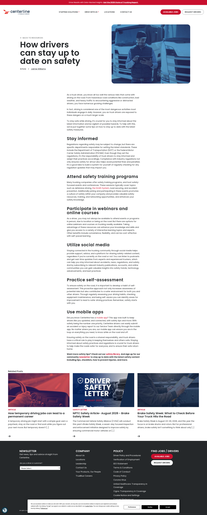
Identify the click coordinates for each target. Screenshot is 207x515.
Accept (168, 507)
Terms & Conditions (123, 467)
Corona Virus (119, 479)
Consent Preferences (123, 499)
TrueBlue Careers (84, 475)
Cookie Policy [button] (89, 506)
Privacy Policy (119, 475)
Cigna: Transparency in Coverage (129, 491)
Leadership (81, 463)
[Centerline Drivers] (16, 12)
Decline (150, 507)
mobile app (101, 317)
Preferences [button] (44, 508)
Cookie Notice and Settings (126, 495)
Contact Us (81, 467)
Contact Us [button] (126, 12)
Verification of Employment (126, 459)
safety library (113, 354)
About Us (80, 455)
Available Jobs (170, 12)
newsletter (84, 357)
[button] (5, 510)
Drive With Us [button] (91, 12)
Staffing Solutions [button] (68, 12)
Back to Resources (32, 38)
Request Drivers (193, 12)
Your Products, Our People (88, 471)
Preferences (132, 507)
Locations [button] (109, 12)
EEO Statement (120, 463)
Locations (80, 459)
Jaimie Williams (38, 69)
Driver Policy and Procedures (127, 455)
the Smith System (100, 188)
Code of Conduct (121, 471)
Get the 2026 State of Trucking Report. (120, 2)
